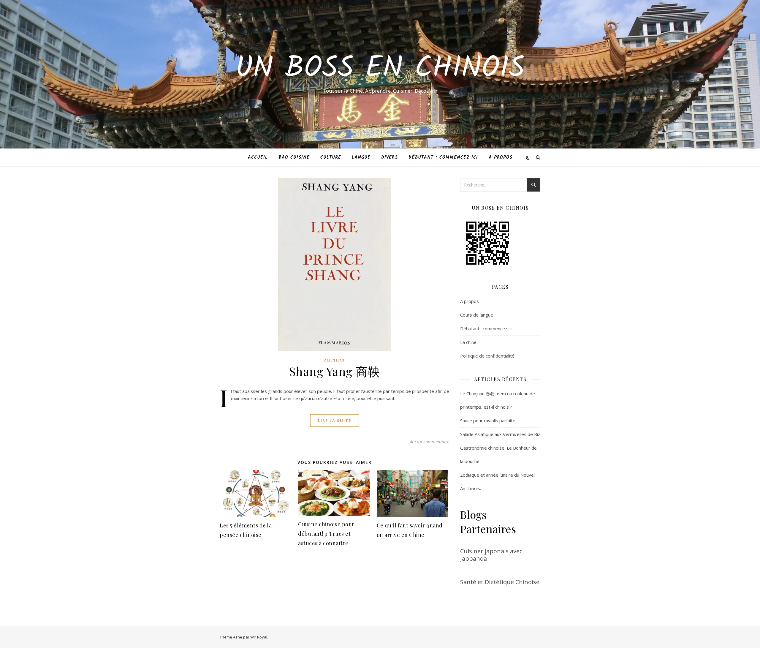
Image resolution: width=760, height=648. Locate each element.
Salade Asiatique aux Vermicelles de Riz (500, 434)
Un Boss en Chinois (380, 69)
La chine (468, 342)
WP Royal (258, 637)
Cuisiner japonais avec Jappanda (491, 554)
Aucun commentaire (429, 442)
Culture (330, 157)
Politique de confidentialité (487, 356)
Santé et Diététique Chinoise (499, 582)
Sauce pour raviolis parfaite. (488, 420)
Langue (361, 157)
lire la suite (334, 420)
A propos (500, 157)
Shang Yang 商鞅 (334, 371)
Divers (389, 157)
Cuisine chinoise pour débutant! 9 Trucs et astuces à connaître (326, 534)
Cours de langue (476, 315)
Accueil (258, 157)
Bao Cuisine (294, 157)
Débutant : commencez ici (443, 157)
